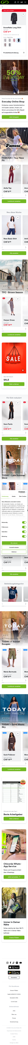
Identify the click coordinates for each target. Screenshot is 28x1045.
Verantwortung (14, 1022)
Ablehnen (14, 551)
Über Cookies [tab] (22, 496)
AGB (14, 1036)
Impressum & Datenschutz (14, 1031)
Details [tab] (14, 496)
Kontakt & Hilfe (14, 998)
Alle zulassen (14, 543)
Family (14, 1039)
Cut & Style (14, 1001)
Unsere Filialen (14, 990)
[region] (14, 145)
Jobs (14, 1010)
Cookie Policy (14, 1034)
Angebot (4, 483)
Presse (14, 1018)
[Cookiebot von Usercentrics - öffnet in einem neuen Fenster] (20, 492)
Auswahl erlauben (14, 547)
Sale (3, 298)
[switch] (24, 527)
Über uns (14, 1014)
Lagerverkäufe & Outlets (14, 994)
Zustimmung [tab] (5, 496)
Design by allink (14, 1042)
